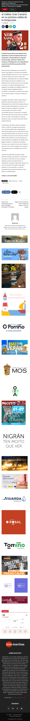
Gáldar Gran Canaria (13, 181)
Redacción (5, 22)
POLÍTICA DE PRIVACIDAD (15, 716)
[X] (6, 26)
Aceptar (5, 9)
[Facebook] (3, 26)
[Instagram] (12, 708)
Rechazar (12, 9)
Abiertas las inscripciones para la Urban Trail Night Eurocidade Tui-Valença (8, 204)
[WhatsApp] (10, 26)
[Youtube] (21, 708)
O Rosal (20, 181)
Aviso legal (9, 714)
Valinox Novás (5, 182)
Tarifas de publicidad (17, 714)
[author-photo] (15, 221)
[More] (19, 192)
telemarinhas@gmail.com (19, 697)
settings (19, 6)
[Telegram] (14, 26)
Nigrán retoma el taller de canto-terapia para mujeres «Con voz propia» (21, 204)
